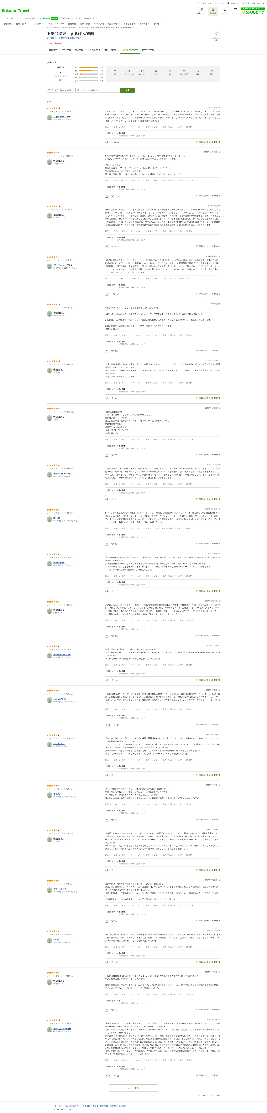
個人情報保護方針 (73, 1106)
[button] (75, 117)
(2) (94, 49)
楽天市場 (246, 3)
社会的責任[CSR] (90, 1106)
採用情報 (104, 1106)
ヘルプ (196, 3)
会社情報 (59, 1106)
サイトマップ (219, 3)
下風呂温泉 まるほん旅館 (70, 33)
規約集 (113, 1106)
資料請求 (122, 1106)
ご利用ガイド (207, 3)
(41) (130, 49)
